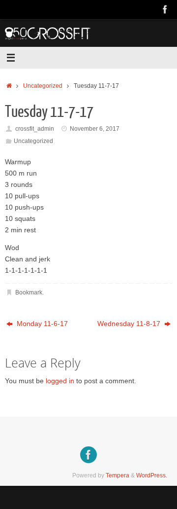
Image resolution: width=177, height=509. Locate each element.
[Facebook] (165, 9)
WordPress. (151, 475)
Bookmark (28, 292)
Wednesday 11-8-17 (129, 323)
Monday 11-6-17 (41, 323)
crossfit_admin (34, 128)
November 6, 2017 (94, 128)
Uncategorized (42, 85)
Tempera (117, 475)
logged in (60, 381)
